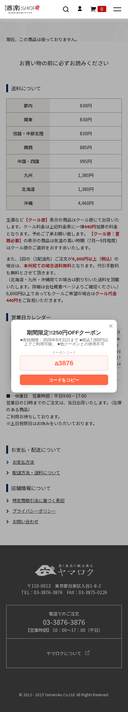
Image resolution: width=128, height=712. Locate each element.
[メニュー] (118, 10)
